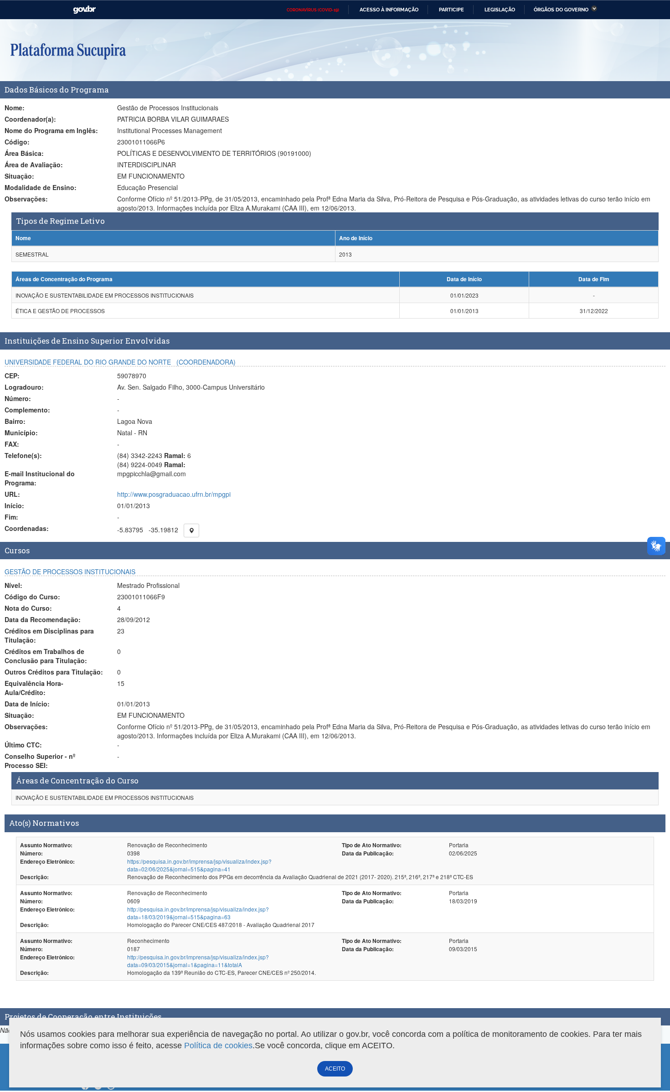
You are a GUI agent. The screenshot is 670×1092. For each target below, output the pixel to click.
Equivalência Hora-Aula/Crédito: (34, 688)
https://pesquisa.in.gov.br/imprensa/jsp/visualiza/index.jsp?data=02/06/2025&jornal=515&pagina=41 (199, 865)
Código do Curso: (32, 596)
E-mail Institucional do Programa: (40, 478)
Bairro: (15, 421)
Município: (21, 432)
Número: (18, 398)
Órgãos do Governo (561, 9)
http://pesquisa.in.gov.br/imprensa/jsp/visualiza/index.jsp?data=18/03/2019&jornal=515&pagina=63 (198, 913)
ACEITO (335, 1069)
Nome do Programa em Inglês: (51, 130)
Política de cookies (218, 1045)
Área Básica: (24, 153)
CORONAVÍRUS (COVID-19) (313, 10)
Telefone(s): (23, 455)
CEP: (12, 375)
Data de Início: (27, 703)
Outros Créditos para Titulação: (54, 671)
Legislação (499, 9)
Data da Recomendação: (43, 619)
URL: (12, 494)
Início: (14, 505)
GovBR (84, 9)
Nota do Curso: (28, 608)
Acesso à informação (389, 9)
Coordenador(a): (30, 119)
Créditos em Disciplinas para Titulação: (49, 635)
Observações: (26, 198)
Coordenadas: (27, 528)
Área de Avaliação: (34, 164)
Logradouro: (24, 386)
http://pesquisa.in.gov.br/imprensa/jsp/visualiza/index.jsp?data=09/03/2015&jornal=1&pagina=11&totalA (198, 960)
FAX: (12, 443)
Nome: (15, 107)
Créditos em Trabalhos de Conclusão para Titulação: (46, 656)
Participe (451, 9)
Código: (17, 141)
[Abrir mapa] (191, 530)
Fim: (11, 516)
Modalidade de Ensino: (41, 187)
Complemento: (27, 409)
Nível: (13, 585)
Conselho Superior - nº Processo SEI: (40, 761)
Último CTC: (23, 744)
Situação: (19, 175)
